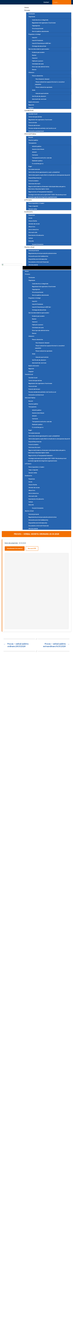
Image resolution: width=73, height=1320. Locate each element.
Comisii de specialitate (35, 117)
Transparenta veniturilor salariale (42, 158)
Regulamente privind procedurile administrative (42, 253)
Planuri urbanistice (37, 76)
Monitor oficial (29, 247)
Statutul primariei (33, 250)
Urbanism (31, 72)
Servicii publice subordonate (40, 31)
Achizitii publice (36, 146)
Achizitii (34, 152)
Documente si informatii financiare (38, 262)
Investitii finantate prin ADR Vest (41, 43)
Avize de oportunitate (42, 93)
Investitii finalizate (37, 40)
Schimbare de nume (38, 64)
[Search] (69, 2)
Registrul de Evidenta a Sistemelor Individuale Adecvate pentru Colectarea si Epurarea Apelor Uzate (46, 188)
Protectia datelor (33, 181)
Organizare (31, 16)
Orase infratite (32, 221)
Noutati (30, 137)
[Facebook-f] (3, 2)
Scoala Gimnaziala (37, 244)
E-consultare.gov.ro (37, 163)
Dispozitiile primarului (34, 178)
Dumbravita (28, 212)
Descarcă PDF (32, 548)
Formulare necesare (34, 169)
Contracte (35, 155)
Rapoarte (31, 105)
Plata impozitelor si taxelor (36, 203)
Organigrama (36, 25)
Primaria (27, 10)
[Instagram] (6, 2)
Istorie (30, 218)
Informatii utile (32, 232)
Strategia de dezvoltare (39, 46)
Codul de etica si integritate (40, 20)
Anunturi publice (33, 140)
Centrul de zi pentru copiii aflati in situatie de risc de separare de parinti (49, 175)
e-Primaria (28, 200)
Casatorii (34, 58)
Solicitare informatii (34, 183)
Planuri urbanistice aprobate (44, 87)
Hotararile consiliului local (36, 131)
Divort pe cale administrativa (40, 66)
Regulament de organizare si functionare (44, 23)
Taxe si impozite (33, 206)
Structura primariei (37, 28)
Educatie (31, 241)
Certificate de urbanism (39, 96)
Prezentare (31, 215)
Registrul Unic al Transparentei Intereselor (40, 192)
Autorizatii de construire (39, 99)
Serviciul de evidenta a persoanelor (38, 49)
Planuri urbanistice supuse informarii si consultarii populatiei (50, 83)
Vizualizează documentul (14, 548)
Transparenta (32, 143)
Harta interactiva (33, 229)
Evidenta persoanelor (38, 52)
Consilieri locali (32, 114)
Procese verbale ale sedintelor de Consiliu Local (42, 128)
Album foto (31, 226)
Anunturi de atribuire (38, 149)
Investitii (34, 37)
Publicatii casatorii (37, 61)
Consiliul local (28, 110)
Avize (33, 90)
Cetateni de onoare (34, 224)
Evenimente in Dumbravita (36, 235)
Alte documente (33, 265)
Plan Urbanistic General (42, 79)
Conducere (31, 14)
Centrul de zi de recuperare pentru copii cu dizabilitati (44, 172)
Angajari (31, 108)
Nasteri (34, 55)
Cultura (30, 238)
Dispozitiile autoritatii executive (37, 259)
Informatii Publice (30, 134)
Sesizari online (32, 209)
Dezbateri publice (37, 160)
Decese (34, 69)
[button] (46, 2)
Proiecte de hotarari (34, 125)
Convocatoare (32, 122)
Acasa (26, 7)
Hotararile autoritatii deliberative (38, 256)
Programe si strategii (34, 34)
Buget (30, 166)
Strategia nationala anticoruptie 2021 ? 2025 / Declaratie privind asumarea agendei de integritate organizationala (47, 196)
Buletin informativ (33, 102)
